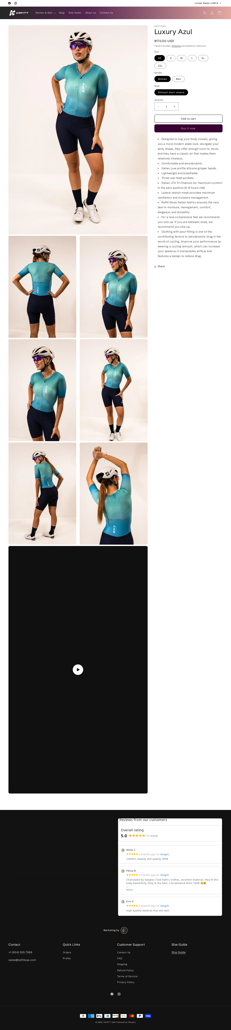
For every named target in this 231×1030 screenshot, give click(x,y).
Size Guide (179, 952)
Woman (162, 78)
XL (203, 58)
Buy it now (188, 128)
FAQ (119, 958)
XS (159, 58)
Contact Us (123, 952)
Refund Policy (125, 970)
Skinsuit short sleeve (171, 92)
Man (178, 78)
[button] (45, 12)
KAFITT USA (110, 1022)
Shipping (176, 46)
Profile (67, 958)
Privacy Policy (125, 982)
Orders (67, 952)
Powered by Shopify (126, 1022)
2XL (160, 65)
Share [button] (161, 266)
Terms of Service (127, 976)
